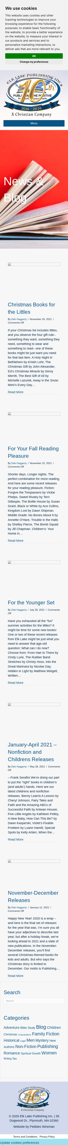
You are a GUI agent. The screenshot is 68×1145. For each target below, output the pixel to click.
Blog (41, 1027)
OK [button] (34, 55)
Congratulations (24, 1035)
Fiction (52, 1033)
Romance (12, 1053)
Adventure (12, 1027)
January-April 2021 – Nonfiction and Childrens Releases (32, 752)
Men (31, 1040)
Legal (23, 1041)
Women (49, 1053)
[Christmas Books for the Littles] (34, 280)
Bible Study (27, 1027)
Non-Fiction (25, 1046)
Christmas (10, 1034)
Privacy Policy (47, 1136)
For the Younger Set (31, 602)
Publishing (47, 1046)
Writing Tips (10, 1058)
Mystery (42, 1040)
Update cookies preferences (19, 1142)
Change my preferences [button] (34, 61)
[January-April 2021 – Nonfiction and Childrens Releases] (34, 720)
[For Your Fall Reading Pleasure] (34, 426)
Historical (11, 1040)
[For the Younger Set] (34, 578)
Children (54, 1027)
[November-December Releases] (34, 872)
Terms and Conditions (25, 1136)
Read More (15, 392)
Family (38, 1033)
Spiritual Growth (31, 1053)
